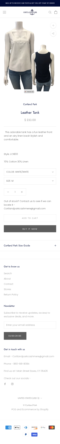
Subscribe (15, 335)
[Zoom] (53, 25)
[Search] (50, 12)
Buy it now (30, 229)
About (7, 278)
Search (8, 273)
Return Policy (11, 294)
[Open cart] (55, 12)
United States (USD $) (28, 398)
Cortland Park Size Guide (17, 245)
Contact (8, 284)
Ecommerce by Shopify (35, 409)
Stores (7, 289)
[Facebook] (5, 384)
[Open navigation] (4, 12)
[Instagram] (12, 384)
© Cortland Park (30, 405)
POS (14, 409)
